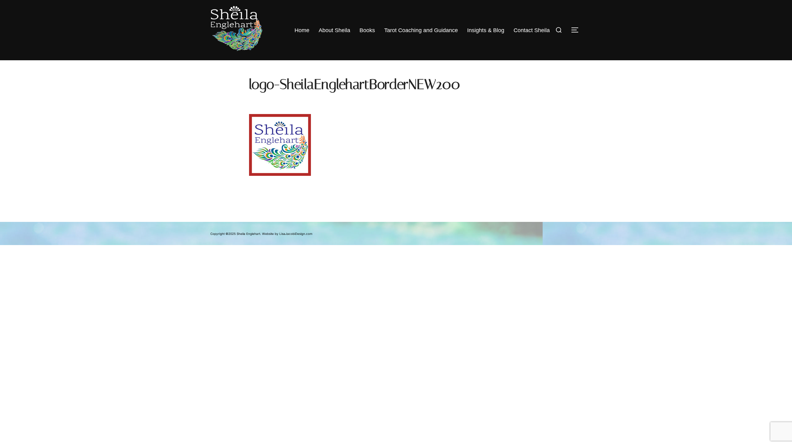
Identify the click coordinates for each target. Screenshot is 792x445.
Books (367, 30)
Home (302, 30)
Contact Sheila (532, 30)
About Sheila (334, 30)
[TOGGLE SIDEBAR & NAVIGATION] (575, 30)
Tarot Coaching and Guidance (421, 30)
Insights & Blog (485, 30)
